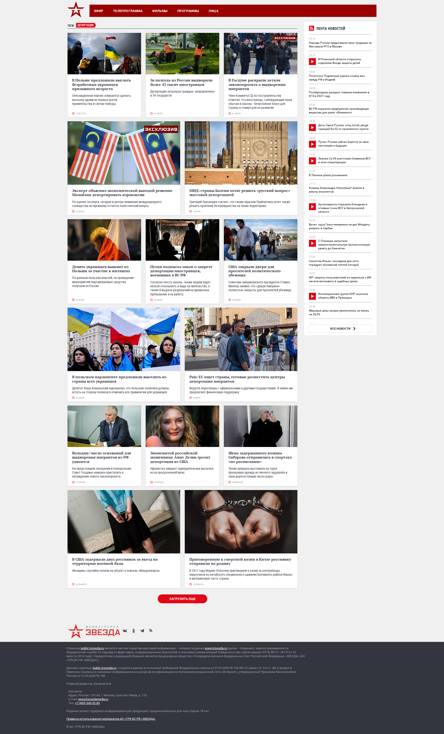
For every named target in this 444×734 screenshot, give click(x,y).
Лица (213, 11)
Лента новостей (330, 28)
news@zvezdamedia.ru (93, 699)
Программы (188, 11)
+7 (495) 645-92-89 (87, 703)
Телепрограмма (127, 11)
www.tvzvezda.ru (216, 648)
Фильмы (160, 11)
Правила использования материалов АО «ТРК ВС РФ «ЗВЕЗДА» (110, 719)
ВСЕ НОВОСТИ (340, 328)
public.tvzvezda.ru (92, 648)
